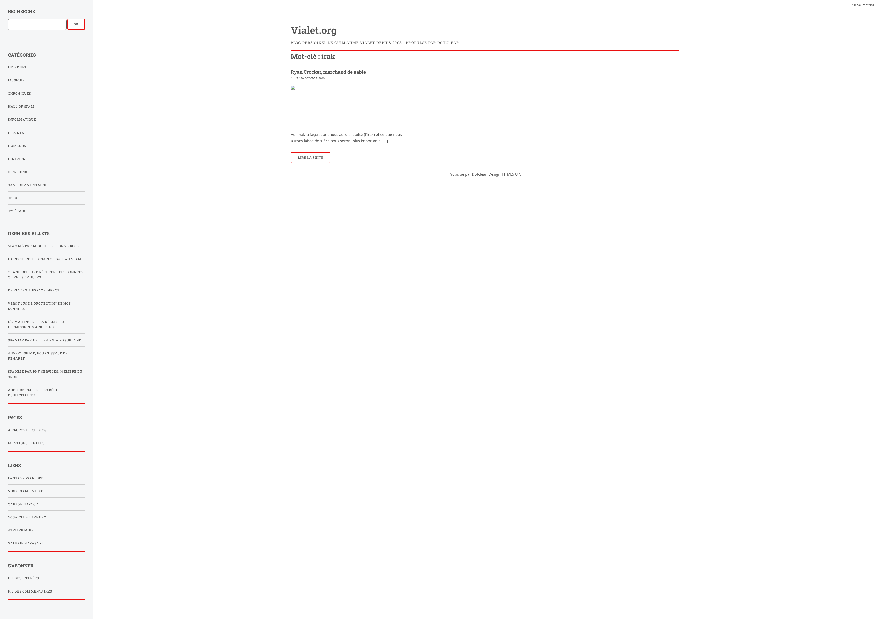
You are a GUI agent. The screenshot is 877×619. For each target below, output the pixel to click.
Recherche (21, 11)
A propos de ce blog (27, 430)
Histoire (16, 158)
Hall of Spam (21, 106)
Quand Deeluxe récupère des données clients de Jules (46, 274)
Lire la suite (311, 157)
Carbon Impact (23, 504)
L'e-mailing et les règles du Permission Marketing (36, 324)
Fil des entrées (23, 578)
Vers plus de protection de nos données (39, 306)
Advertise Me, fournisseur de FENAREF (38, 356)
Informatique (22, 119)
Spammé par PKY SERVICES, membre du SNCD (45, 374)
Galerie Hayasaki (25, 543)
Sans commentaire (27, 185)
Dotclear (479, 174)
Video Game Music (26, 491)
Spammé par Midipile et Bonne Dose (43, 246)
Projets (16, 132)
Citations (17, 172)
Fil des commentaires (30, 591)
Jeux (13, 198)
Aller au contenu (863, 5)
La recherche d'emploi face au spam (45, 259)
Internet (17, 67)
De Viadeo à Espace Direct (34, 290)
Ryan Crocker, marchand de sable (328, 72)
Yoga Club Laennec (27, 517)
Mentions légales (26, 443)
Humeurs (17, 145)
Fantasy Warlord (26, 478)
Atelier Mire (21, 530)
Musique (16, 80)
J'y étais (16, 211)
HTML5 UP (511, 174)
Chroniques (19, 93)
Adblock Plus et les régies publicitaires (35, 392)
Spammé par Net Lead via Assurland (45, 340)
